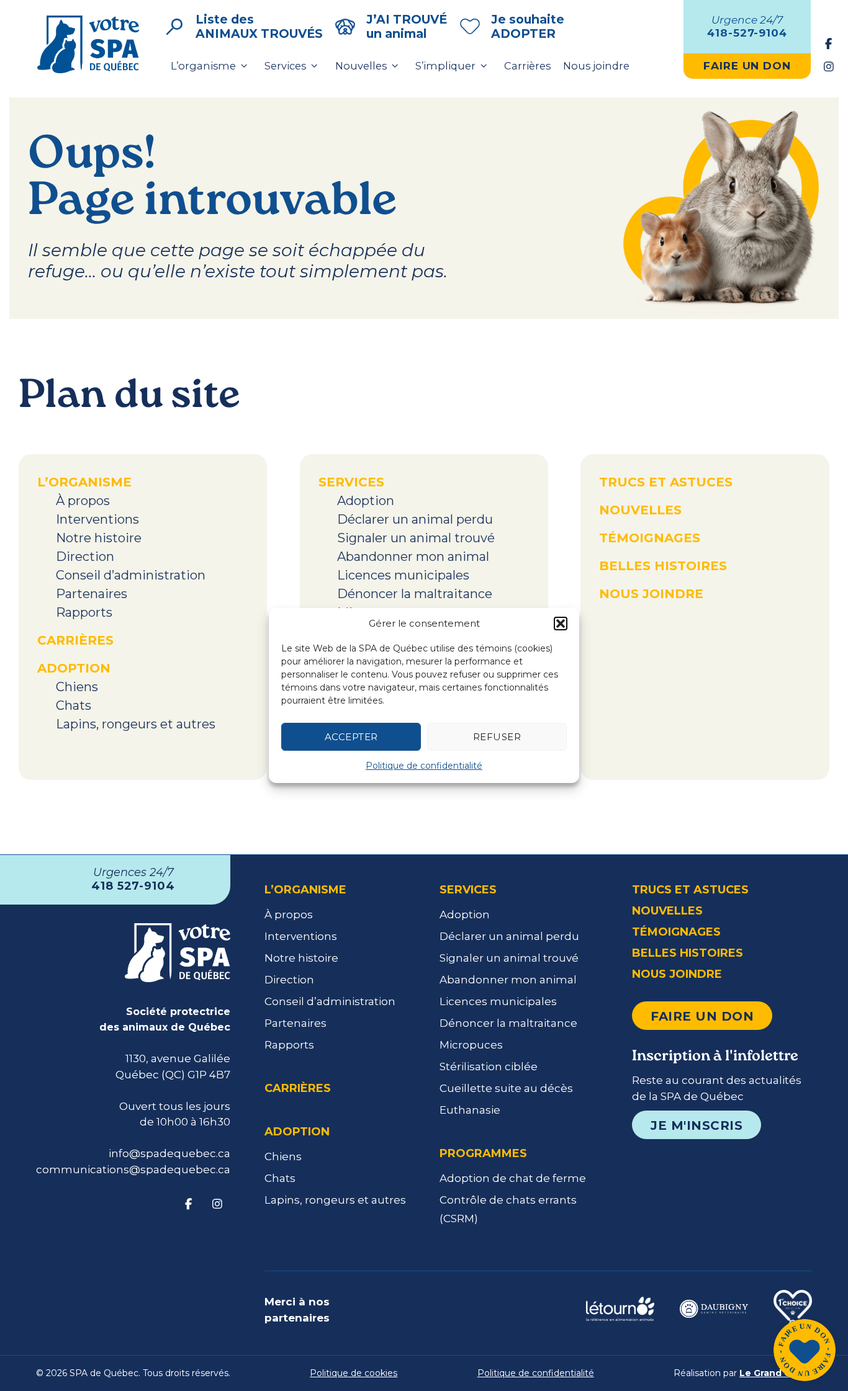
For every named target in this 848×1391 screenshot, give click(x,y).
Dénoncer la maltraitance (414, 593)
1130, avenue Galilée (177, 1058)
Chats (73, 705)
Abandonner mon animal (413, 556)
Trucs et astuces (666, 482)
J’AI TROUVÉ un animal (406, 26)
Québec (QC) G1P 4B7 (172, 1074)
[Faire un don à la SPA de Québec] (805, 1352)
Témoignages (649, 537)
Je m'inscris (696, 1125)
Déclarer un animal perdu (415, 519)
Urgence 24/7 (747, 25)
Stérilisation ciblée (489, 1066)
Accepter (351, 737)
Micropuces (471, 1045)
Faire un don (702, 1016)
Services (285, 66)
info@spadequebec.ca (169, 1153)
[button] (560, 623)
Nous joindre (596, 66)
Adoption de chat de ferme (513, 1178)
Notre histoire (99, 537)
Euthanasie (470, 1110)
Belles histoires (663, 565)
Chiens (77, 686)
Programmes (483, 1153)
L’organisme (203, 66)
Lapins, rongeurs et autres (135, 724)
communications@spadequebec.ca (133, 1169)
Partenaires (91, 593)
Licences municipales (403, 575)
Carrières (527, 66)
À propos (83, 500)
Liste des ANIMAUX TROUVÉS (259, 26)
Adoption (74, 668)
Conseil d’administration (130, 575)
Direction (85, 556)
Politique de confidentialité (424, 765)
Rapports (84, 612)
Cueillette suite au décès (506, 1088)
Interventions (97, 519)
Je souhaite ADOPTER (527, 26)
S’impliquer (445, 66)
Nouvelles (361, 66)
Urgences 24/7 (133, 879)
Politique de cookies (353, 1373)
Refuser (497, 737)
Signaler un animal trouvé (416, 537)
